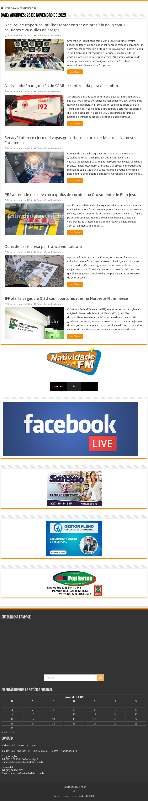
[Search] (100, 678)
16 (12, 719)
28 (115, 723)
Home (6, 7)
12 (74, 714)
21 (115, 719)
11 (53, 714)
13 (94, 714)
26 (74, 723)
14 (115, 714)
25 (53, 723)
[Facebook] (74, 791)
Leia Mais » (75, 72)
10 (32, 714)
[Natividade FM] (74, 1)
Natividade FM (70, 786)
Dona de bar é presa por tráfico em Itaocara (43, 246)
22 (136, 719)
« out (4, 732)
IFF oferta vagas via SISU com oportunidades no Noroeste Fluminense (66, 298)
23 (12, 723)
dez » (12, 732)
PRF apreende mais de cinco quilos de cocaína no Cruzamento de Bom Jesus (71, 194)
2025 (15, 7)
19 (74, 719)
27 (94, 723)
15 (136, 714)
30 (12, 728)
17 (32, 719)
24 (32, 723)
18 (53, 719)
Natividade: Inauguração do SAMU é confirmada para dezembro (61, 85)
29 (136, 723)
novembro (25, 7)
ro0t (83, 786)
